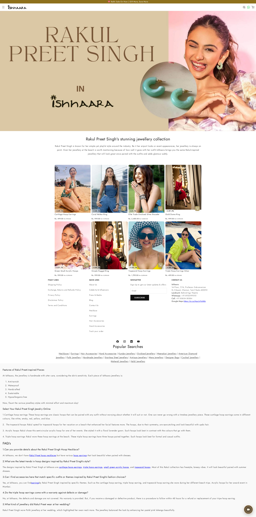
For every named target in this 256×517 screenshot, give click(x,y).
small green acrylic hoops (116, 467)
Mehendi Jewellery (119, 361)
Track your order (96, 331)
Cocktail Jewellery (190, 357)
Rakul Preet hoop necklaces (42, 455)
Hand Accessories (97, 326)
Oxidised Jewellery (146, 353)
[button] (3, 7)
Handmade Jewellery (93, 357)
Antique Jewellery (138, 357)
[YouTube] (138, 341)
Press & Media (95, 295)
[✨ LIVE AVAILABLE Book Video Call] (248, 509)
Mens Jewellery (156, 357)
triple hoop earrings (92, 467)
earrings (35, 482)
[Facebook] (117, 341)
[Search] (244, 7)
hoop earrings (80, 455)
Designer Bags (172, 357)
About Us (93, 284)
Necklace (93, 310)
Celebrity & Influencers (99, 290)
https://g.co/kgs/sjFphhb (195, 301)
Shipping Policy (55, 284)
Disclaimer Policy (55, 300)
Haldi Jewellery (138, 361)
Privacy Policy (54, 295)
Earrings (93, 315)
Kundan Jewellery (127, 353)
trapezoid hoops (142, 467)
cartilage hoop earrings (70, 467)
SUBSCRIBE (139, 297)
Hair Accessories (96, 320)
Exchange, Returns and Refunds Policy (64, 290)
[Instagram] (124, 341)
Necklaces (64, 353)
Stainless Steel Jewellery (116, 357)
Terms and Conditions (57, 305)
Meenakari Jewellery (166, 353)
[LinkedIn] (131, 341)
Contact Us (94, 305)
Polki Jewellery (74, 357)
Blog (91, 300)
